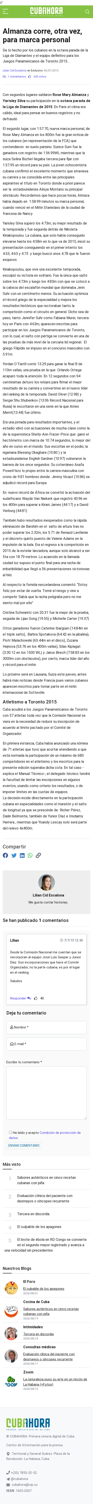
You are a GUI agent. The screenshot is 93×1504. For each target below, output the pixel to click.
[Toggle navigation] (87, 12)
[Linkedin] (23, 855)
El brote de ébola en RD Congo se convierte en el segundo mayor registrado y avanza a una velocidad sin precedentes (46, 1245)
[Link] (38, 855)
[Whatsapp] (31, 855)
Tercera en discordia (33, 1214)
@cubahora (19, 1479)
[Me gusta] (35, 998)
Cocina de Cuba (36, 1302)
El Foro (29, 1281)
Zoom (28, 1372)
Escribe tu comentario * (24, 1062)
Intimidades (33, 1327)
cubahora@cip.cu (24, 1485)
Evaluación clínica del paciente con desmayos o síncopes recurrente (49, 1356)
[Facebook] (6, 855)
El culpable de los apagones (39, 1227)
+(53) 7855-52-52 (23, 1473)
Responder (18, 998)
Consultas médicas (39, 1347)
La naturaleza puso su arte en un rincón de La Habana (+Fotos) (55, 1381)
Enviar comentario (24, 1145)
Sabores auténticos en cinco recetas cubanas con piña (51, 1311)
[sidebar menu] (5, 11)
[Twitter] (14, 855)
